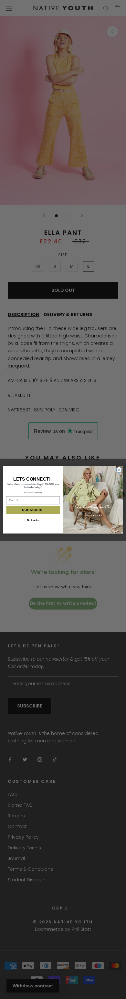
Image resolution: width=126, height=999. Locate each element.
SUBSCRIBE (33, 509)
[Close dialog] (119, 470)
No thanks (33, 519)
